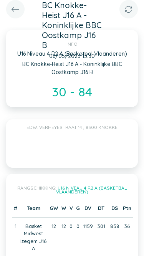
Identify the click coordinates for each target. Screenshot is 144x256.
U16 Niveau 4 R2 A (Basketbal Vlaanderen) (91, 190)
